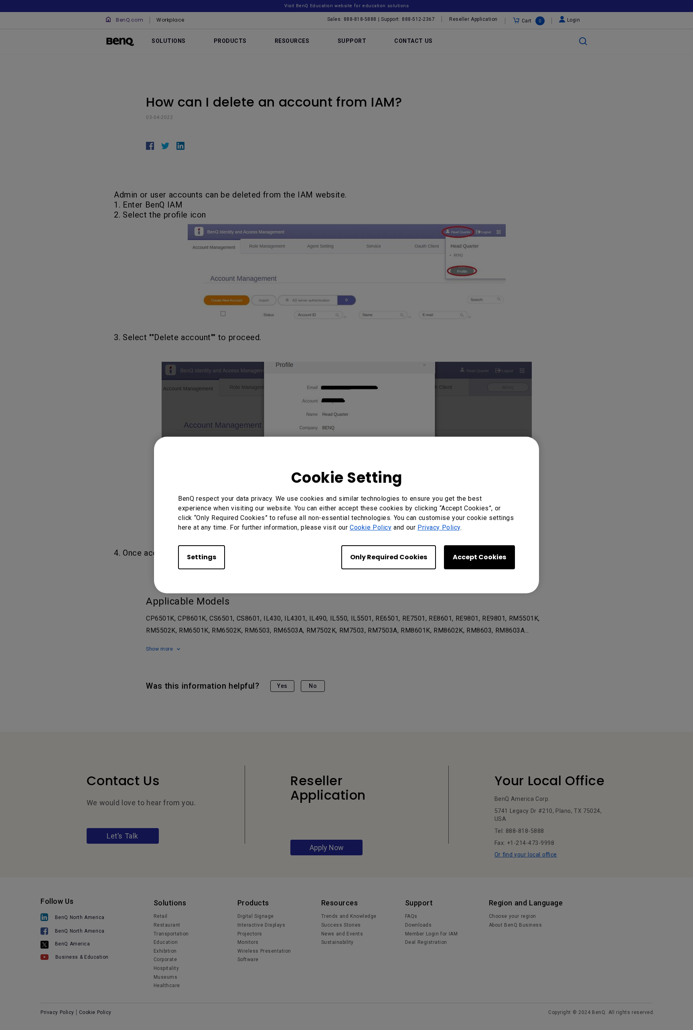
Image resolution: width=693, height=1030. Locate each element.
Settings (201, 557)
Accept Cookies (479, 557)
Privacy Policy (438, 527)
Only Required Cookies (388, 557)
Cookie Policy (370, 527)
